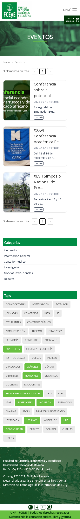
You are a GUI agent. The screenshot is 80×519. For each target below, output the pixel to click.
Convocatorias (15, 304)
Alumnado (10, 250)
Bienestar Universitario (50, 411)
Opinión (51, 429)
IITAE (8, 402)
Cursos (36, 358)
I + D (49, 393)
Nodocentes (32, 384)
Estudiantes (13, 322)
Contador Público (15, 261)
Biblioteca (51, 375)
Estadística (55, 331)
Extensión (62, 304)
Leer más (39, 117)
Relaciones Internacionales (23, 393)
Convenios (31, 340)
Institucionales (15, 358)
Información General (17, 256)
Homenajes (31, 375)
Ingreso (52, 358)
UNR (65, 420)
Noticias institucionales (18, 273)
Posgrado (51, 340)
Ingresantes (25, 402)
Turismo (37, 331)
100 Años (31, 420)
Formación (65, 402)
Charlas (11, 411)
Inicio (6, 62)
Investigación (12, 267)
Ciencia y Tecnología (39, 349)
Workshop (50, 420)
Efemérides (12, 375)
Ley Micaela (13, 420)
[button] (72, 20)
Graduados (13, 366)
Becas (26, 411)
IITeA (60, 393)
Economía (12, 340)
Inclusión (45, 402)
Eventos (20, 62)
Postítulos (13, 349)
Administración (15, 331)
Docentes (12, 384)
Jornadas (11, 313)
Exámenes (32, 366)
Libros (10, 438)
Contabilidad (14, 429)
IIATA (47, 313)
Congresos (31, 313)
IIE (58, 313)
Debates (9, 279)
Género (49, 366)
